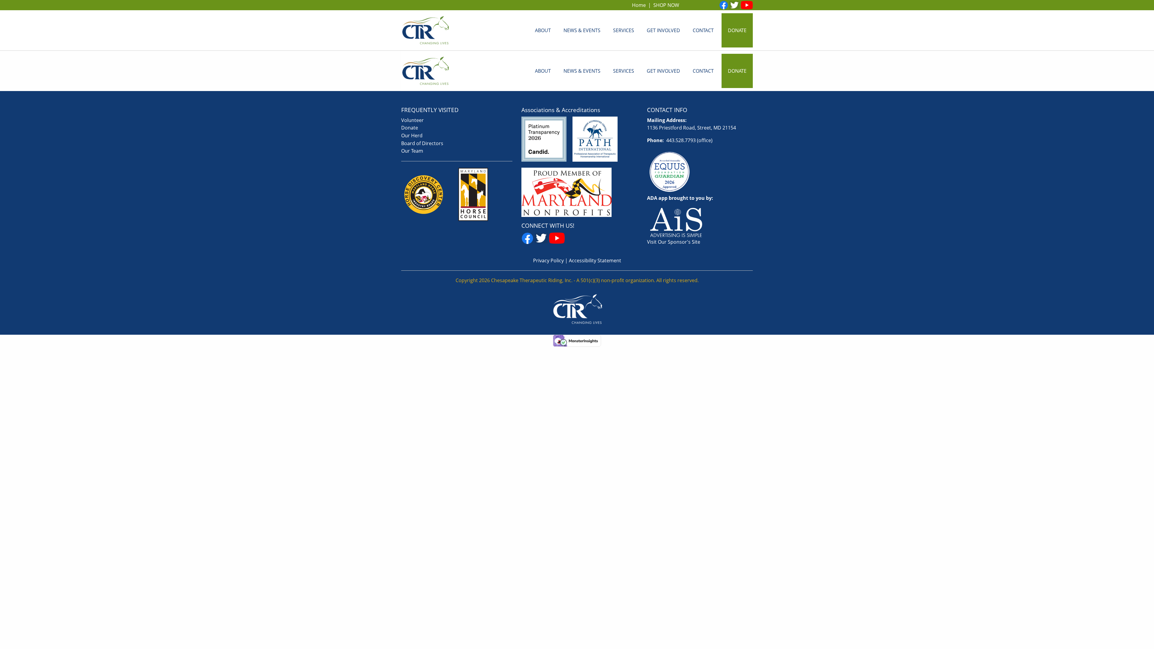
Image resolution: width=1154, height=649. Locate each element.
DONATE (737, 30)
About (543, 30)
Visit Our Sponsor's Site (673, 242)
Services (623, 30)
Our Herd (412, 135)
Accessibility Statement (595, 260)
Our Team (412, 151)
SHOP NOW (666, 5)
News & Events (581, 30)
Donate (409, 127)
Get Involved (663, 30)
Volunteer (412, 120)
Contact (703, 30)
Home (639, 5)
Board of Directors (422, 143)
